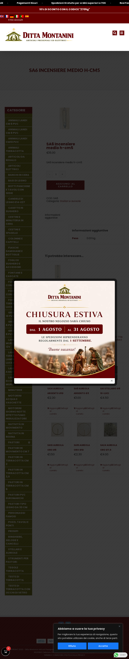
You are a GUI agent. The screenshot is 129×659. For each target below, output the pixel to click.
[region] (88, 638)
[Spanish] (27, 16)
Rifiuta (72, 646)
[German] (12, 16)
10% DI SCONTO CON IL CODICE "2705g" (64, 9)
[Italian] (17, 16)
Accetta (103, 646)
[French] (6, 16)
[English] (1, 16)
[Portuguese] (22, 16)
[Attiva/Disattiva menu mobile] (122, 33)
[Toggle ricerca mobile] (114, 33)
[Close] (119, 626)
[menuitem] (15, 19)
